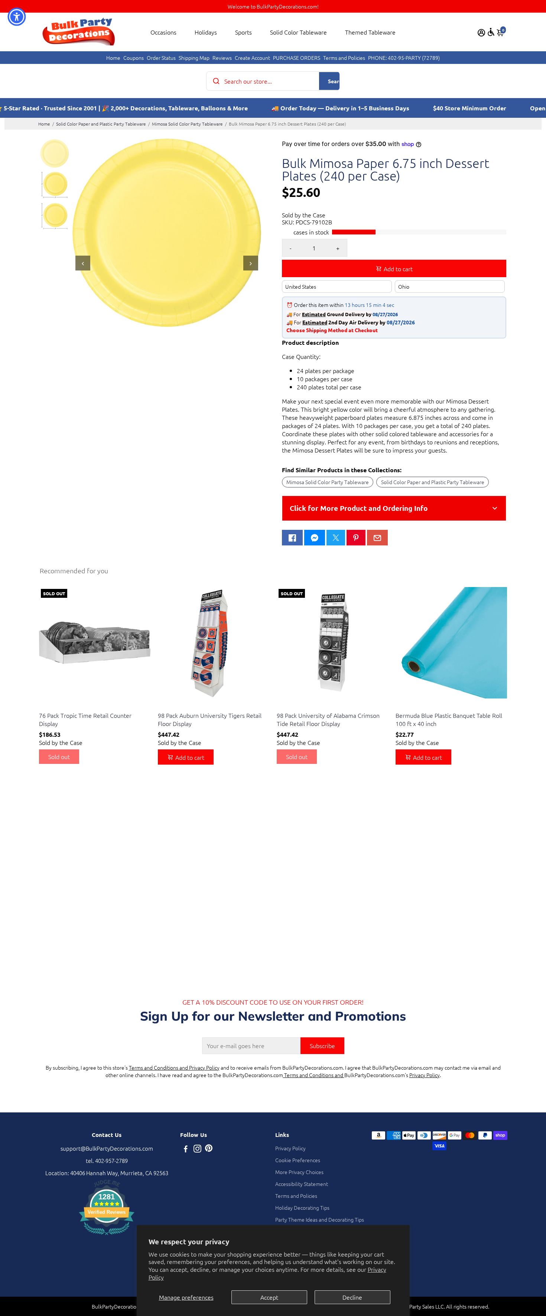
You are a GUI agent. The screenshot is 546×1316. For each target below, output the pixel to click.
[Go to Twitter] (335, 537)
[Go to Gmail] (377, 537)
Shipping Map (194, 57)
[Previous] (82, 263)
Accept (269, 1297)
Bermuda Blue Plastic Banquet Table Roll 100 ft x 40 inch (449, 719)
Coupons (133, 57)
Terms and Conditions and (313, 1075)
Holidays (206, 32)
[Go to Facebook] (292, 537)
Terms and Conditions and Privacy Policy (174, 1067)
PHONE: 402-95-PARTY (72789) (404, 57)
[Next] (250, 263)
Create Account (252, 57)
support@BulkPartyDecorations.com (107, 1148)
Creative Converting (60, 706)
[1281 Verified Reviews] (106, 1236)
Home (113, 57)
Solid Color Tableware (298, 32)
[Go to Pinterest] (356, 537)
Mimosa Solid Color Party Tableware (187, 124)
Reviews (222, 57)
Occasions (163, 32)
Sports (243, 32)
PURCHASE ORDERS (296, 57)
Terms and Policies (344, 57)
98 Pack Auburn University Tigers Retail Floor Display (209, 719)
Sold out (59, 756)
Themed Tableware (370, 32)
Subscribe (322, 1045)
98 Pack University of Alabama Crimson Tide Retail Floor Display (328, 719)
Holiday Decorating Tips (302, 1207)
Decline (352, 1297)
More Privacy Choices (299, 1172)
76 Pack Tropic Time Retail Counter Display (85, 719)
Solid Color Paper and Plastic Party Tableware (101, 124)
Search (336, 81)
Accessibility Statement (301, 1183)
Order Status (161, 57)
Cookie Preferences (297, 1160)
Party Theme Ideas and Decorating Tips (319, 1219)
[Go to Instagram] (197, 1149)
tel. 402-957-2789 (107, 1160)
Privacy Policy (424, 1075)
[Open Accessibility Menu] (491, 32)
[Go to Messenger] (314, 537)
